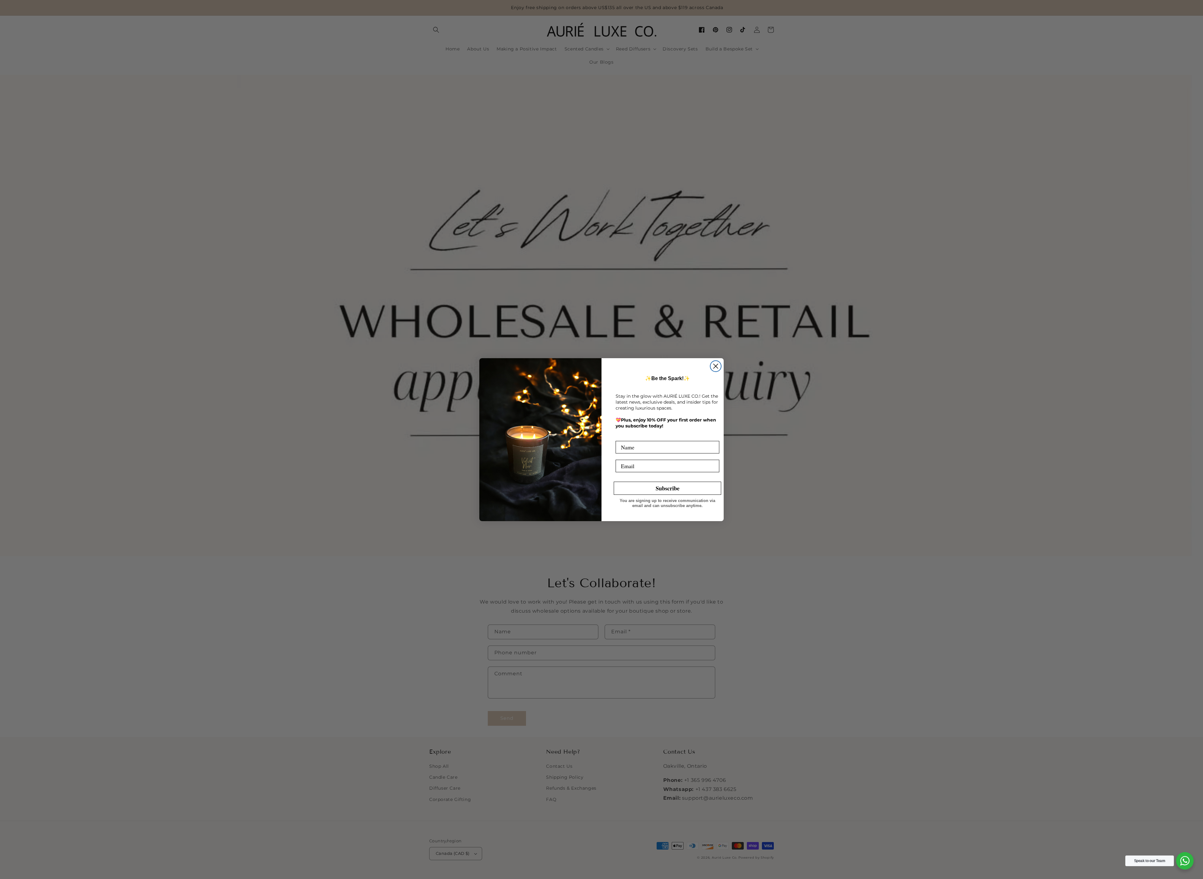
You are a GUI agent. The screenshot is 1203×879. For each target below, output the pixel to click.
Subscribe (668, 488)
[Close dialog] (715, 366)
